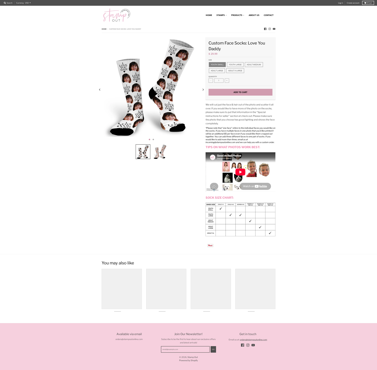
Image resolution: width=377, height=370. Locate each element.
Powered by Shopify (188, 360)
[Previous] (100, 89)
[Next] (203, 89)
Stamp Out (192, 357)
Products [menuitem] (236, 15)
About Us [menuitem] (254, 15)
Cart (369, 3)
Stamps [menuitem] (220, 15)
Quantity (213, 76)
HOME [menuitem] (209, 15)
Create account (353, 3)
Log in (340, 3)
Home (104, 29)
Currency (20, 3)
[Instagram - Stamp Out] (269, 29)
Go (213, 349)
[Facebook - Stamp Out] (265, 29)
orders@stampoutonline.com (253, 339)
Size (210, 60)
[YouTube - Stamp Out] (274, 29)
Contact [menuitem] (268, 15)
